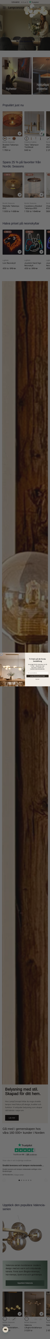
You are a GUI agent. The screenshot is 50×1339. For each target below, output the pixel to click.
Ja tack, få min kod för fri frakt (37, 676)
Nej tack (37, 679)
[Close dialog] (1, 654)
